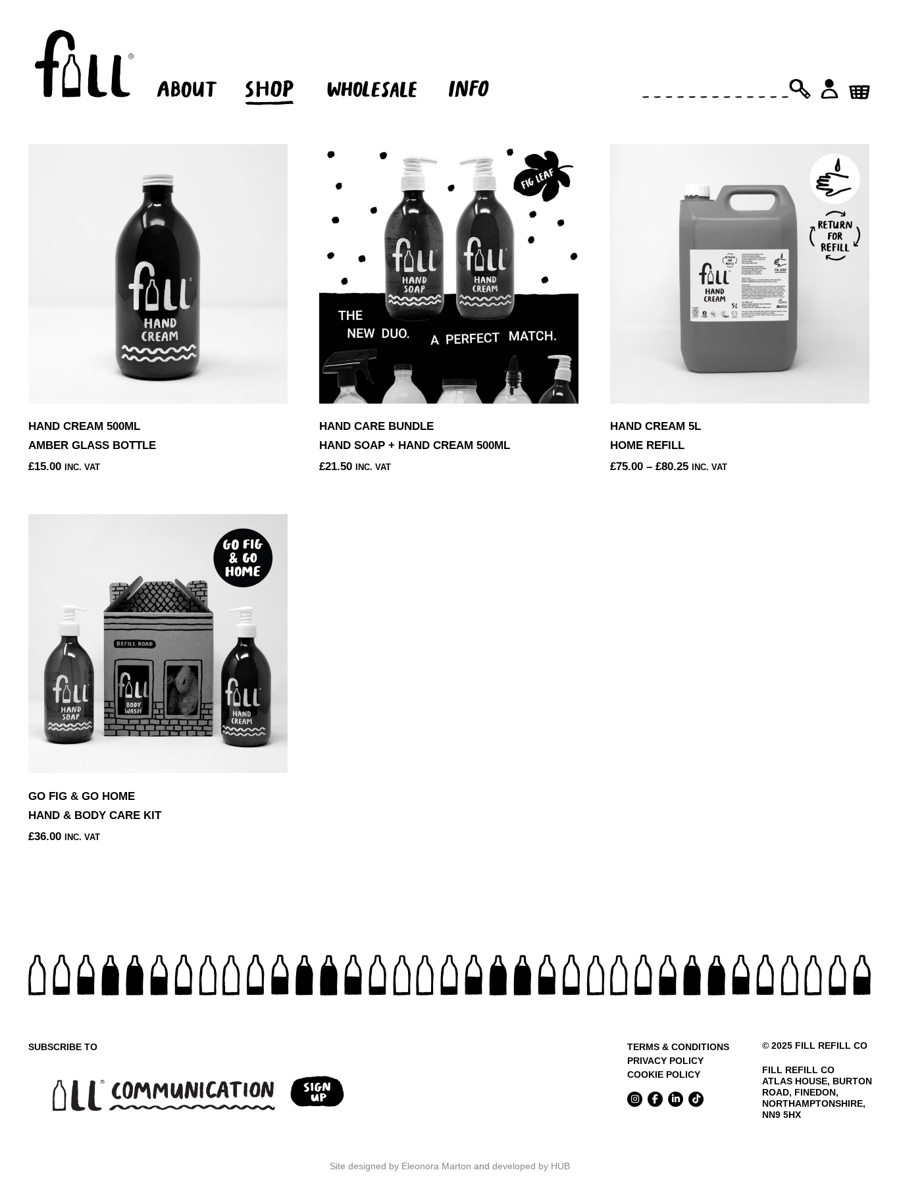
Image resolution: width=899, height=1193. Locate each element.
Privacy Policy (665, 1060)
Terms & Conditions (678, 1047)
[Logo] (84, 70)
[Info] (480, 70)
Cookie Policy (663, 1074)
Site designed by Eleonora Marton (400, 1166)
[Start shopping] (859, 87)
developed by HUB (531, 1166)
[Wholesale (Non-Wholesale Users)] (373, 70)
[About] (184, 70)
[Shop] (276, 70)
